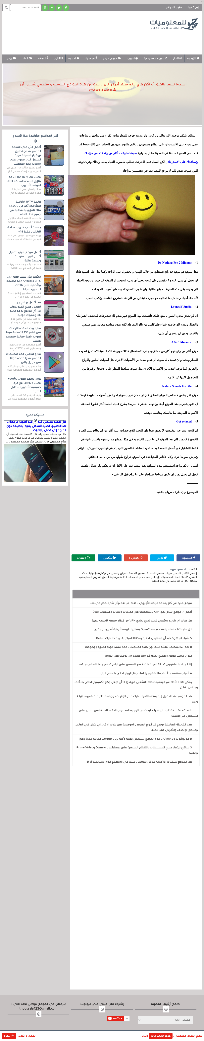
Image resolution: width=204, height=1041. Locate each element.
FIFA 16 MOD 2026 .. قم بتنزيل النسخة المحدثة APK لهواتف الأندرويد (24, 181)
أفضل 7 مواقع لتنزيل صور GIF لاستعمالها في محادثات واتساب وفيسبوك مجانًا (142, 612)
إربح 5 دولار (192, 7)
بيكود (7, 1035)
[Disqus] (136, 824)
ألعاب (25, 58)
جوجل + (134, 558)
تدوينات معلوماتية (154, 58)
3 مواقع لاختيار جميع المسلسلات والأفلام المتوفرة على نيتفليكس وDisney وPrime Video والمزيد (137, 750)
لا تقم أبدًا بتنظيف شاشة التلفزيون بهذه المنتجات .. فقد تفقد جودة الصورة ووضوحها (138, 647)
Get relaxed (183, 421)
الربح (56, 58)
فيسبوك (187, 558)
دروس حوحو (110, 58)
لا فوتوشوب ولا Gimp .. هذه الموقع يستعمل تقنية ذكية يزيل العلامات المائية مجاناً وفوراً (135, 738)
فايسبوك (90, 58)
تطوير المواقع (174, 7)
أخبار (175, 58)
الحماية (72, 58)
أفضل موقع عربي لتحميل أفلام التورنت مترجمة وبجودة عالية (25, 256)
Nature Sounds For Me (177, 386)
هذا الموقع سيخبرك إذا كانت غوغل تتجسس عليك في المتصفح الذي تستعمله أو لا (139, 761)
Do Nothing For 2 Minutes (174, 262)
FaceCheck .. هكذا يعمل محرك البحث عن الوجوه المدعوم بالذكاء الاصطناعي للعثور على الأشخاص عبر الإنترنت (138, 713)
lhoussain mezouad (101, 89)
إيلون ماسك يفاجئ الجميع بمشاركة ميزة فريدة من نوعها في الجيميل (148, 655)
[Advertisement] (78, 39)
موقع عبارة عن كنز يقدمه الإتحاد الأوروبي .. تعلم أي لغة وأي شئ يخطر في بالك (141, 603)
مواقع (41, 58)
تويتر (160, 558)
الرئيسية (191, 58)
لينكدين (108, 558)
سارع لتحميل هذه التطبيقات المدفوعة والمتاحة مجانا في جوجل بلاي (23, 358)
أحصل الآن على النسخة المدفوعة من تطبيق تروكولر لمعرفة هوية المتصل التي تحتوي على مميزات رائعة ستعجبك (25, 155)
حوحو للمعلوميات (161, 1035)
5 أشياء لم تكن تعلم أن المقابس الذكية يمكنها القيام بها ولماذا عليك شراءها (144, 638)
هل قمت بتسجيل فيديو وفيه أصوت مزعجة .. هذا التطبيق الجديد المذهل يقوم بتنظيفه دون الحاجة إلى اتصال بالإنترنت (36, 426)
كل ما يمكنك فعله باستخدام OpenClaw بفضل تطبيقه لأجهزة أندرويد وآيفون (143, 629)
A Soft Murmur (180, 342)
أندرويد (131, 58)
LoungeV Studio (180, 306)
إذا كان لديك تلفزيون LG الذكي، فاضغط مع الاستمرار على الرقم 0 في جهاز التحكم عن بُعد (135, 664)
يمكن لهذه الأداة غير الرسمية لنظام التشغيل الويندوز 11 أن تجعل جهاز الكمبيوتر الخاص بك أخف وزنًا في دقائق (136, 684)
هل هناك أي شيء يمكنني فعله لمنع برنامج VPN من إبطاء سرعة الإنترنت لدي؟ (142, 620)
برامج (10, 58)
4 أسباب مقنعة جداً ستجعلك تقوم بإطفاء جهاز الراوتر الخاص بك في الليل (146, 673)
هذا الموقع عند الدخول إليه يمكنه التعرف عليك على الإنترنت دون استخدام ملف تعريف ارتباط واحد (137, 698)
